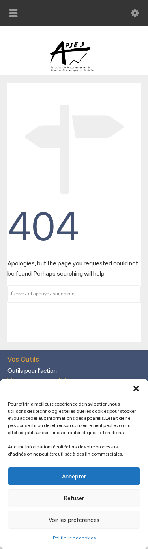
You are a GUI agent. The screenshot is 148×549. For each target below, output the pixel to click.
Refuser (74, 498)
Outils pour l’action (32, 370)
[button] (136, 389)
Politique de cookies (74, 538)
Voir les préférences (74, 520)
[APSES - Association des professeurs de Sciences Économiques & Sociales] (74, 69)
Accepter (74, 476)
